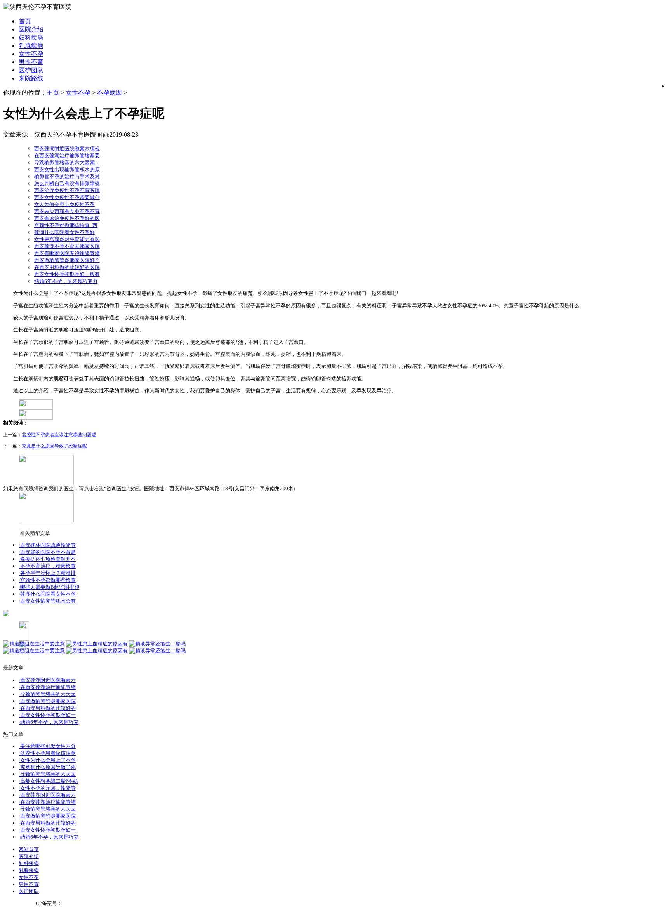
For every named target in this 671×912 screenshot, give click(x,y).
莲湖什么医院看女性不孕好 (64, 232)
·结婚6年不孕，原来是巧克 (48, 722)
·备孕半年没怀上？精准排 (47, 573)
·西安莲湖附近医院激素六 (47, 680)
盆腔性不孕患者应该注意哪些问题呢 (59, 434)
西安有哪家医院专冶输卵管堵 (67, 253)
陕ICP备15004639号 (84, 903)
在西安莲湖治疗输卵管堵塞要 (67, 155)
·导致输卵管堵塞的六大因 (47, 694)
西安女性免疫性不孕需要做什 (67, 197)
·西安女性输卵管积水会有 (47, 601)
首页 (25, 21)
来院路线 (31, 78)
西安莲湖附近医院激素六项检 (67, 148)
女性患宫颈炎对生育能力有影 (67, 239)
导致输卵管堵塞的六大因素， (67, 162)
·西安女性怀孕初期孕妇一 (47, 715)
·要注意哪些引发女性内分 (47, 746)
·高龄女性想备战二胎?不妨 (48, 781)
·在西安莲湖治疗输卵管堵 (47, 687)
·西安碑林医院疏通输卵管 (47, 545)
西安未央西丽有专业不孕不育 (67, 211)
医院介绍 (31, 29)
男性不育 (31, 62)
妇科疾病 (31, 37)
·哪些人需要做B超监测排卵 (49, 587)
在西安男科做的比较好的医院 (67, 267)
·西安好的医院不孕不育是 (47, 552)
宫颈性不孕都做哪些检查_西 (65, 225)
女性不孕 (31, 53)
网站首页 (29, 849)
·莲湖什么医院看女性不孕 (47, 594)
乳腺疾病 (31, 45)
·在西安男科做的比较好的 (47, 708)
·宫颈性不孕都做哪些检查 (47, 580)
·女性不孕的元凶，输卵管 (47, 788)
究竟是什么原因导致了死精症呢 (54, 446)
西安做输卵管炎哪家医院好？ (67, 260)
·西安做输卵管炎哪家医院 (47, 701)
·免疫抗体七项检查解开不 (47, 559)
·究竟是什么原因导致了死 (47, 767)
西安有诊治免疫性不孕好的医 (67, 218)
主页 (53, 92)
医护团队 (31, 70)
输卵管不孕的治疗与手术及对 (67, 176)
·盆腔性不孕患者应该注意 (47, 753)
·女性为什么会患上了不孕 (47, 760)
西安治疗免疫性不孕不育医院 (67, 190)
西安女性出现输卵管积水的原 (67, 169)
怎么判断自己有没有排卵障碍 (67, 183)
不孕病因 (109, 92)
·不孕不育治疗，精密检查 (47, 566)
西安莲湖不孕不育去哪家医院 (67, 246)
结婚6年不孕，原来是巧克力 (65, 281)
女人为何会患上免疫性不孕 (64, 204)
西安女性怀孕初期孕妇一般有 (67, 274)
